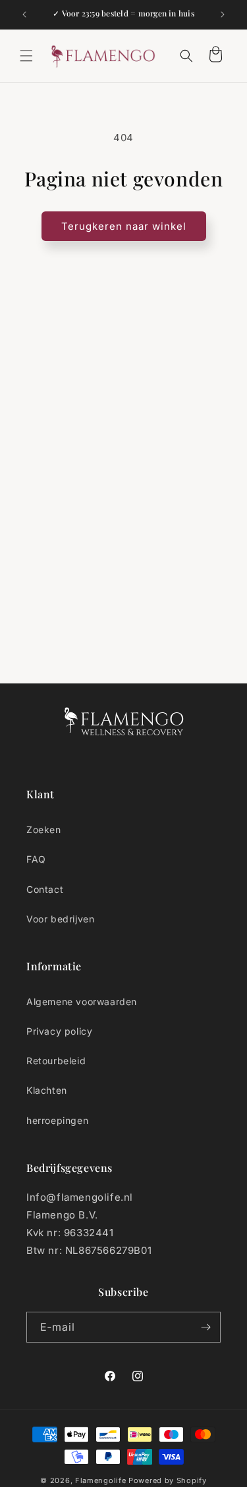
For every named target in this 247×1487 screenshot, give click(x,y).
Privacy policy (59, 1031)
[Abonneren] (205, 1327)
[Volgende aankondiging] (222, 14)
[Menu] (26, 55)
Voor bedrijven (60, 918)
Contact (44, 889)
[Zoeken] (186, 55)
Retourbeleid (56, 1060)
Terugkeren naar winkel (123, 226)
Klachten (46, 1090)
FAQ (36, 859)
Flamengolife (100, 1480)
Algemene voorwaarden (81, 1001)
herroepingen (57, 1120)
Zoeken (43, 829)
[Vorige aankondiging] (24, 14)
